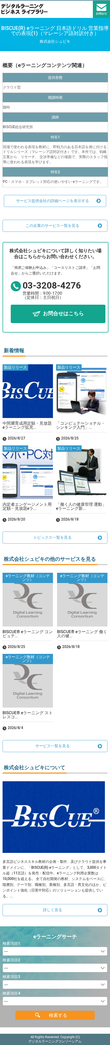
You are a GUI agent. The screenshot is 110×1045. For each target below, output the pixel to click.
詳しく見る (52, 910)
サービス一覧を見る (52, 746)
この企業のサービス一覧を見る (52, 225)
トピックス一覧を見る (52, 537)
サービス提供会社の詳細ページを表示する (52, 201)
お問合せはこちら (63, 314)
